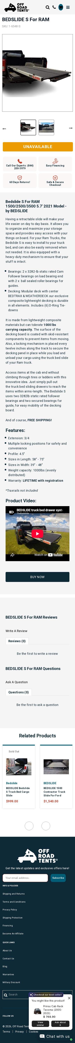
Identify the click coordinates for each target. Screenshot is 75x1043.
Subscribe (58, 878)
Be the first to (37, 653)
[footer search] (6, 995)
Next (71, 128)
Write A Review (16, 631)
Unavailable (37, 146)
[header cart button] (61, 7)
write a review (48, 653)
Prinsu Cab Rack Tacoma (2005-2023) (53, 1010)
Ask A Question (17, 682)
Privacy (19, 1031)
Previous (4, 129)
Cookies (33, 1031)
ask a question (47, 705)
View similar (40, 1023)
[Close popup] (69, 997)
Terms (6, 1031)
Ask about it (60, 1023)
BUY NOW (37, 577)
